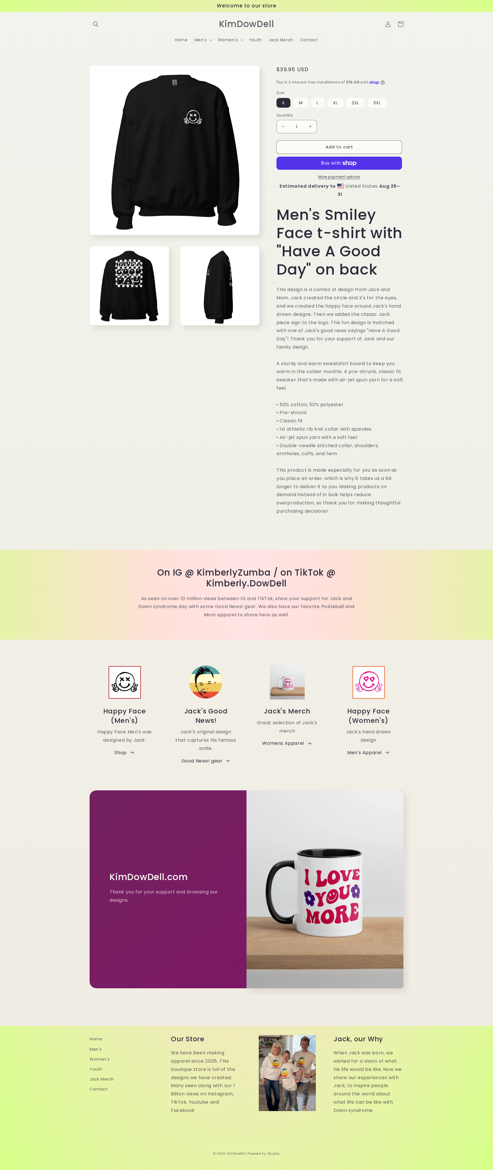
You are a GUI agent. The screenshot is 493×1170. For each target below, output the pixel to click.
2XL (355, 103)
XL (335, 103)
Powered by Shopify (263, 1153)
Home (96, 1039)
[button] (96, 24)
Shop (120, 752)
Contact (99, 1089)
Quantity (284, 115)
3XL (377, 103)
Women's (100, 1059)
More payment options (339, 176)
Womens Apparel (283, 743)
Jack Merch (102, 1079)
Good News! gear (202, 761)
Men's (96, 1049)
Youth (96, 1069)
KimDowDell (236, 1153)
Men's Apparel (364, 752)
